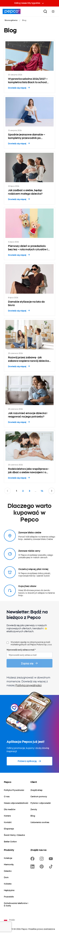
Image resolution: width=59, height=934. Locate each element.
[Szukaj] (45, 11)
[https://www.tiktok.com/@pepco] (51, 866)
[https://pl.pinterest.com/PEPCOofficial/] (42, 866)
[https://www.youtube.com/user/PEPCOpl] (51, 859)
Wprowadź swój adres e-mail (21, 649)
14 (42, 490)
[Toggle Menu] (53, 11)
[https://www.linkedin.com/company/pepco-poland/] (33, 866)
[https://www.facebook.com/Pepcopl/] (33, 859)
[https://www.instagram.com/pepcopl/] (42, 859)
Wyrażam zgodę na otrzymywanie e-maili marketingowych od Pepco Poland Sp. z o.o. (31, 643)
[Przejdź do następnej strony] (51, 491)
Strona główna (11, 20)
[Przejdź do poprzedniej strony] (7, 491)
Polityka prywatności (28, 685)
